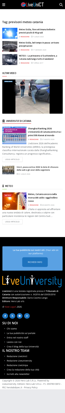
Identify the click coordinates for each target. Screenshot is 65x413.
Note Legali (10, 306)
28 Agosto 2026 (48, 205)
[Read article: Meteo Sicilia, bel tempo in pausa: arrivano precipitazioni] (9, 46)
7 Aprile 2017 (37, 63)
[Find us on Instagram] (27, 316)
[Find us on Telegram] (20, 316)
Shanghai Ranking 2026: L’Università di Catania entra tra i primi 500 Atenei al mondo (44, 132)
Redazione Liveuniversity (19, 360)
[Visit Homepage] (32, 4)
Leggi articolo (14, 159)
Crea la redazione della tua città (23, 369)
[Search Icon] (61, 4)
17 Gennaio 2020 (39, 50)
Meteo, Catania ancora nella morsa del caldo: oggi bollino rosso (43, 197)
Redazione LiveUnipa (17, 365)
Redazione (25, 37)
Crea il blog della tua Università (23, 346)
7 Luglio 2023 (38, 37)
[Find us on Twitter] (12, 316)
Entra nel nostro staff (17, 337)
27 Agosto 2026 (48, 139)
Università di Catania (11, 131)
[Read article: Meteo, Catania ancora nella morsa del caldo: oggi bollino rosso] (14, 201)
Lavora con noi (14, 342)
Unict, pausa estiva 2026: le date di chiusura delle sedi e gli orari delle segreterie (37, 168)
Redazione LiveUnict (17, 356)
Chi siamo (12, 328)
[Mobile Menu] (3, 4)
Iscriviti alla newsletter (18, 374)
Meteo (8, 195)
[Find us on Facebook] (5, 316)
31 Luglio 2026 (24, 174)
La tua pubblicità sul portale (21, 333)
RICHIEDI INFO (35, 262)
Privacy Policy (30, 387)
